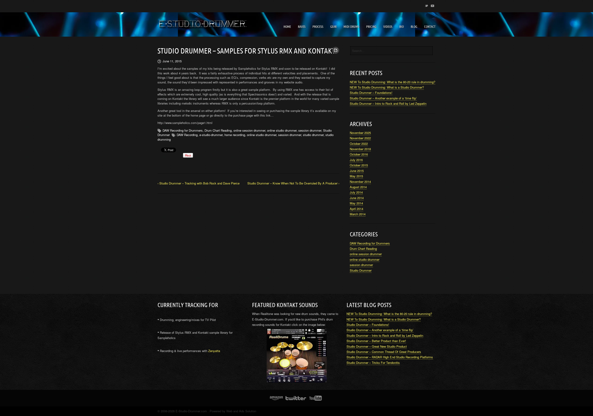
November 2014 (360, 181)
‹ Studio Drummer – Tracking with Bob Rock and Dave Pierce (199, 183)
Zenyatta (214, 351)
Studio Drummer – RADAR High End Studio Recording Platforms (390, 357)
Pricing (371, 27)
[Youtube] (432, 5)
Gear (333, 27)
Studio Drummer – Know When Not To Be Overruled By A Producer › (293, 183)
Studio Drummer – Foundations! (371, 92)
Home (287, 27)
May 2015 (356, 176)
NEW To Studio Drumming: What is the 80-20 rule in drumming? (392, 82)
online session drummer (249, 130)
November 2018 (360, 149)
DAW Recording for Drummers (183, 130)
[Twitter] (426, 5)
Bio (401, 27)
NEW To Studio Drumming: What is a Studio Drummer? (387, 87)
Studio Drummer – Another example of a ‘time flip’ (383, 98)
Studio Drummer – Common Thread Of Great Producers (384, 351)
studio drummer (313, 135)
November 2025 (360, 132)
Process (317, 27)
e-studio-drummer (211, 135)
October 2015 (359, 165)
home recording (234, 135)
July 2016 (356, 160)
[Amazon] (276, 398)
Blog (414, 27)
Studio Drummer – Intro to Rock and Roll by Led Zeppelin (388, 103)
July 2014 (356, 192)
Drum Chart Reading (218, 130)
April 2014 (356, 208)
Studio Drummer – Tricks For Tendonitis (373, 362)
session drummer (309, 130)
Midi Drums (351, 27)
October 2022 (359, 143)
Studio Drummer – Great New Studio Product (377, 346)
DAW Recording (187, 135)
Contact (429, 27)
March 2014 (358, 214)
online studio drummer (281, 130)
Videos (387, 27)
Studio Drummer (361, 270)
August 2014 (358, 187)
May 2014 (356, 203)
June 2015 (357, 170)
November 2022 (360, 138)
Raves (302, 27)
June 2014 (357, 198)
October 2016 (359, 154)
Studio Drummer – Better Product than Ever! (376, 341)
